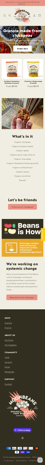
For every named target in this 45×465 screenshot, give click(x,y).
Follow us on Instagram (22, 207)
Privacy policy (9, 460)
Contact (8, 384)
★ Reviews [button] (43, 234)
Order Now (22, 48)
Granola (8, 323)
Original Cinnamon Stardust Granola (11, 82)
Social (7, 367)
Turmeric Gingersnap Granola (33, 82)
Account (8, 362)
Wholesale (9, 371)
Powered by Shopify (23, 457)
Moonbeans (13, 457)
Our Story (9, 340)
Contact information (36, 460)
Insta (7, 357)
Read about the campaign (22, 297)
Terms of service (21, 460)
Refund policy (37, 457)
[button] (4, 15)
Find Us (8, 327)
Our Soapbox (11, 345)
